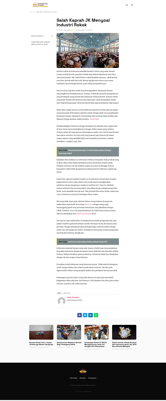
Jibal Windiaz (73, 297)
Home (30, 12)
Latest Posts (66, 293)
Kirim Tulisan (73, 378)
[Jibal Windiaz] (61, 304)
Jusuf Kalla (94, 119)
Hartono (88, 204)
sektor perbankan (83, 213)
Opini (34, 12)
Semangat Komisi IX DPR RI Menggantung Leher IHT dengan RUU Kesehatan (95, 344)
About (59, 293)
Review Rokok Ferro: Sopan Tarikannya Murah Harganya (41, 343)
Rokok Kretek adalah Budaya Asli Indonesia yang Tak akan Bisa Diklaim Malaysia (124, 344)
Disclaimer (83, 378)
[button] (52, 36)
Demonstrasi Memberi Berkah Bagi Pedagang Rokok (69, 343)
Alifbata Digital (87, 391)
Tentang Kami (92, 378)
